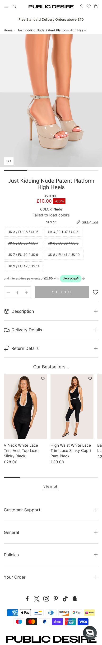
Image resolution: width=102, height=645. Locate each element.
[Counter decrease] (8, 292)
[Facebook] (27, 598)
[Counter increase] (26, 292)
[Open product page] (25, 406)
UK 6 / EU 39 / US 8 (63, 243)
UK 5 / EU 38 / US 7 (23, 243)
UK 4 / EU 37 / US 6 (63, 232)
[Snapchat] (75, 598)
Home (8, 30)
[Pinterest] (56, 598)
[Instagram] (46, 598)
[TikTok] (65, 598)
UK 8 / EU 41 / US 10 (64, 255)
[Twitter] (37, 598)
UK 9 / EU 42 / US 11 (23, 266)
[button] (6, 6)
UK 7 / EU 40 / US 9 (23, 255)
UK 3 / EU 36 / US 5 (23, 232)
